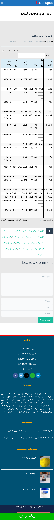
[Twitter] (21, 375)
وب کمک (18, 506)
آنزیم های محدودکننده (10, 231)
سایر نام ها (41, 63)
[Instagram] (26, 375)
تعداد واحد (35, 63)
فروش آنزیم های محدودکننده (28, 249)
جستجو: (49, 55)
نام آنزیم (50, 63)
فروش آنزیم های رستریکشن (25, 243)
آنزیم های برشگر (24, 231)
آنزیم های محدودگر (37, 237)
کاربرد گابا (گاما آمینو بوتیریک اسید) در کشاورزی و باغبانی (30, 430)
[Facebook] (15, 375)
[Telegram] (38, 375)
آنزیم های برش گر (37, 231)
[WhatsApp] (32, 375)
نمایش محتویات (11, 51)
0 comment (38, 41)
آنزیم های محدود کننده (42, 36)
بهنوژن (48, 41)
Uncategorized (27, 41)
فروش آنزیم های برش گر (20, 237)
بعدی (44, 220)
